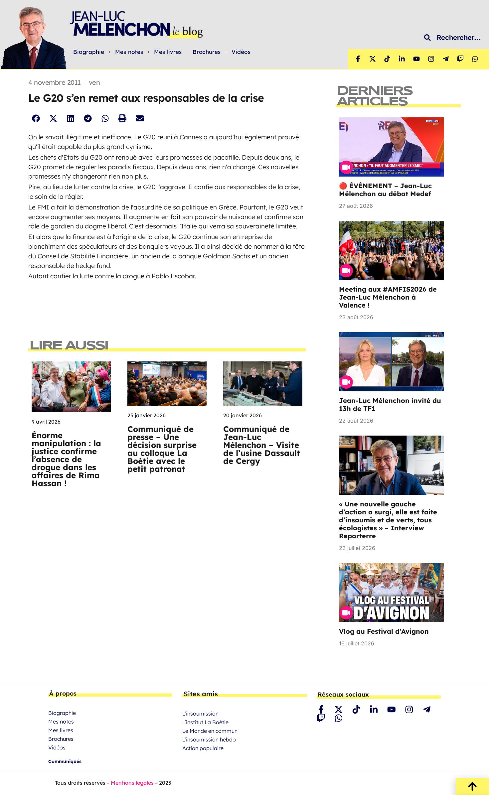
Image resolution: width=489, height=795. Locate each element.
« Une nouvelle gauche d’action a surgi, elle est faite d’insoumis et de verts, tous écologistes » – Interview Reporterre (388, 520)
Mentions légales (132, 782)
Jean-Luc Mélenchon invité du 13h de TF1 (390, 404)
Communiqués (65, 761)
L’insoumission (200, 713)
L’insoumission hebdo (209, 739)
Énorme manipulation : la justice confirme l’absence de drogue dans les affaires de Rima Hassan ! (66, 459)
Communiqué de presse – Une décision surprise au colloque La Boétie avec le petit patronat (162, 449)
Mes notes (129, 52)
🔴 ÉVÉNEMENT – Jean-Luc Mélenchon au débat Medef (385, 190)
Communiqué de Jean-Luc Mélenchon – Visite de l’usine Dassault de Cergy (261, 445)
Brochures (207, 52)
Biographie (88, 52)
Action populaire (203, 748)
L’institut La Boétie (205, 722)
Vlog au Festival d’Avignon (384, 631)
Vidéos (241, 52)
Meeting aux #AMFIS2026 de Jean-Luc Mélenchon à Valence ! (388, 297)
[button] (35, 118)
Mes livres (168, 52)
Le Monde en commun (210, 731)
